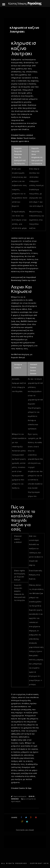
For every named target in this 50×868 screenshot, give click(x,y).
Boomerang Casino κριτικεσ (23, 280)
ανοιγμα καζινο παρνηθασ (23, 277)
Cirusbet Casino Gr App (21, 788)
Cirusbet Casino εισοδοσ (22, 135)
